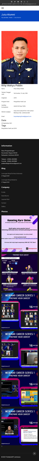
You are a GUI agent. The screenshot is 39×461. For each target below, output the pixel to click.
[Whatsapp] (27, 1)
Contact (3, 203)
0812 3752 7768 (18, 4)
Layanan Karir (5, 199)
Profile (3, 192)
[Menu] (2, 8)
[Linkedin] (21, 1)
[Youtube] (18, 1)
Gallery (3, 206)
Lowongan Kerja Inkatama (9, 181)
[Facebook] (11, 1)
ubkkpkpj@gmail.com (30, 4)
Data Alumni (5, 196)
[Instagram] (24, 1)
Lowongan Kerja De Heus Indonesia (11, 175)
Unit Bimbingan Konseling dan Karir (16, 13)
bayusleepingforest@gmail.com (22, 116)
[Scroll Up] (34, 453)
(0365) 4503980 (7, 4)
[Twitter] (15, 1)
